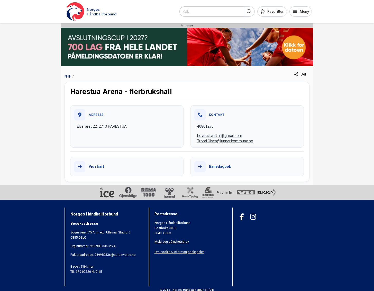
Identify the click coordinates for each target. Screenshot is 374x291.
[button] (249, 11)
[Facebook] (241, 217)
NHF (68, 76)
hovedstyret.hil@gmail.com (219, 136)
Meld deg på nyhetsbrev (171, 241)
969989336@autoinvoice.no (115, 255)
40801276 (205, 126)
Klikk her (87, 266)
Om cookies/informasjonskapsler (179, 252)
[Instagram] (253, 217)
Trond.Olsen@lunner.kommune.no (225, 141)
